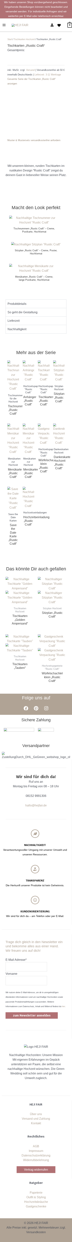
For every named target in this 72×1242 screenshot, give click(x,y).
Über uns (36, 1114)
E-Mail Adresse (16, 959)
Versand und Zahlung (36, 1118)
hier (63, 1006)
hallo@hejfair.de (36, 805)
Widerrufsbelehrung (36, 1160)
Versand (30, 70)
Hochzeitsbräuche (36, 1201)
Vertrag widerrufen (36, 1169)
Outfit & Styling (36, 1197)
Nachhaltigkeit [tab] (17, 329)
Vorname (11, 973)
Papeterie (36, 1192)
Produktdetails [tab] (17, 303)
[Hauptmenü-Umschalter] (4, 25)
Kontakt (36, 1123)
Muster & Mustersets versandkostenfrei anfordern (33, 140)
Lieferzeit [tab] (14, 320)
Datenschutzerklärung (36, 1155)
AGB (36, 1146)
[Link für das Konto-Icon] (52, 25)
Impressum (36, 1150)
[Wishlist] (59, 25)
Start (9, 39)
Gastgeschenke (36, 1206)
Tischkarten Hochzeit (24, 39)
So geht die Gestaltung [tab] (22, 312)
